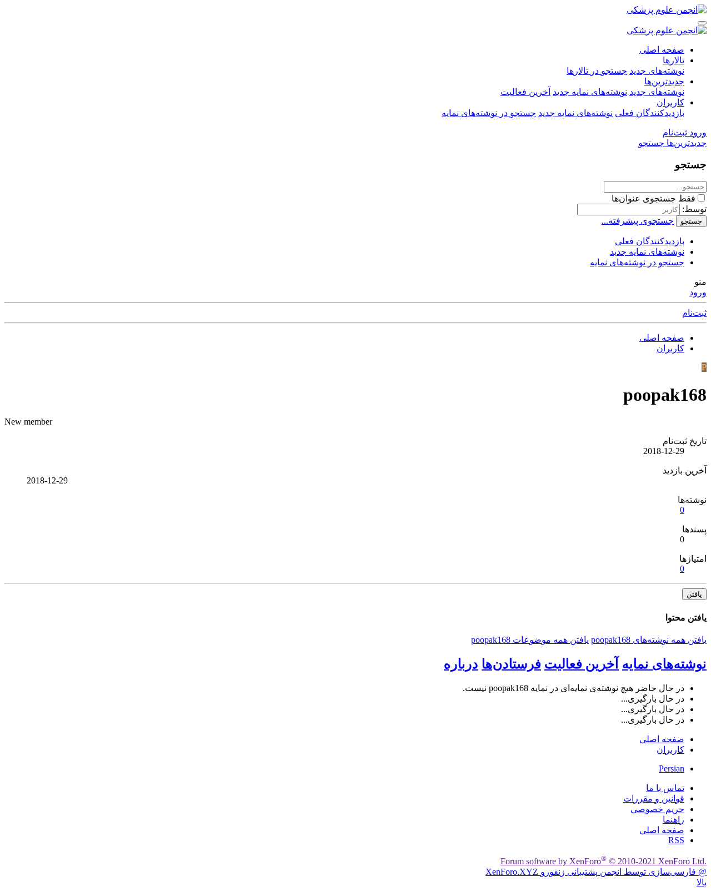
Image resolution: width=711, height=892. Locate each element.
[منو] (702, 22)
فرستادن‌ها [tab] (511, 664)
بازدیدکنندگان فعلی (649, 113)
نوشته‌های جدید (656, 70)
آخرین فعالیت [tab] (581, 664)
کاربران (670, 102)
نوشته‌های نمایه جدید (590, 92)
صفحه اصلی (661, 49)
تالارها (673, 60)
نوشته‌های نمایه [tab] (664, 664)
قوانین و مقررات (653, 798)
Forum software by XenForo (603, 861)
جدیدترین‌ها (664, 81)
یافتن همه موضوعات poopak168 (530, 639)
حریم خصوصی (657, 809)
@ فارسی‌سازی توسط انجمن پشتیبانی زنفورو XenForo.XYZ (596, 871)
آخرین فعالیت (525, 92)
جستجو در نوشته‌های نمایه (489, 113)
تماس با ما (665, 788)
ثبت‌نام (694, 313)
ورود (698, 292)
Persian (671, 768)
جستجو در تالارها (597, 70)
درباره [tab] (461, 664)
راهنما (673, 819)
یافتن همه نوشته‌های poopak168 (649, 639)
